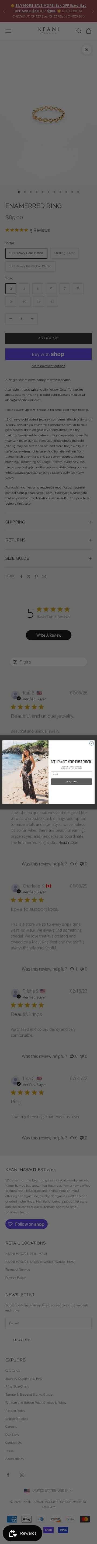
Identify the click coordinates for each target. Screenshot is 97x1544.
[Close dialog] (91, 743)
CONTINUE (71, 781)
